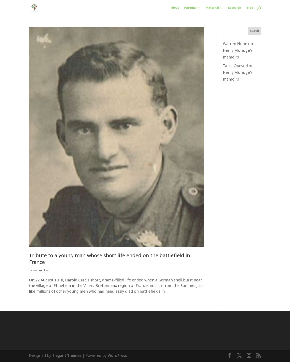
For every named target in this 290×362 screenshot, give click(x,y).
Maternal (212, 8)
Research (234, 8)
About (175, 8)
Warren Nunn (41, 270)
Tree (249, 8)
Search (254, 31)
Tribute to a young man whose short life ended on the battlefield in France (109, 259)
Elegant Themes (66, 355)
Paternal (190, 8)
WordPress (117, 355)
